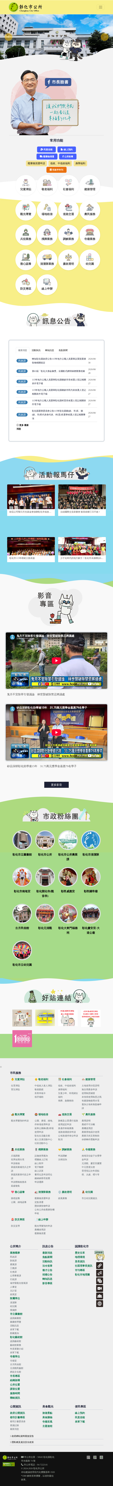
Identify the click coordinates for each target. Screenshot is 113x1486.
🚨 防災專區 (18, 1219)
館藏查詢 (14, 1333)
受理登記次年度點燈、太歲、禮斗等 (90, 1173)
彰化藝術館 (16, 1337)
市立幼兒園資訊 (89, 1198)
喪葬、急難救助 (66, 1100)
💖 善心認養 (18, 1192)
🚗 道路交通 (65, 1114)
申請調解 (62, 1156)
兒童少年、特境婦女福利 (68, 1095)
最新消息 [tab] (22, 350)
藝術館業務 (15, 1345)
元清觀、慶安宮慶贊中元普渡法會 (92, 1165)
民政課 (13, 1257)
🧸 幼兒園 (87, 1192)
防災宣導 (15, 1226)
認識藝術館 (15, 1341)
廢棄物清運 (48, 156)
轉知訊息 (47, 1278)
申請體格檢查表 (18, 1182)
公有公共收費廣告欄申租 (44, 1211)
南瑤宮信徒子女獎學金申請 (92, 1158)
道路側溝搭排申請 (67, 1132)
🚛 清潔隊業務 (43, 1192)
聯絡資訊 (15, 1397)
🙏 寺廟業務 (88, 1149)
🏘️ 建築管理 (88, 1079)
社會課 (13, 1272)
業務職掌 (15, 1252)
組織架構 (15, 1380)
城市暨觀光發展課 (19, 1283)
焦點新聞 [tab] (63, 350)
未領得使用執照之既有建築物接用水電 (92, 1099)
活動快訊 (47, 1261)
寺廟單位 (15, 1356)
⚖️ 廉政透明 (65, 1192)
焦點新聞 (47, 1257)
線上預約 (68, 149)
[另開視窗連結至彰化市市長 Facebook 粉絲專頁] (88, 1457)
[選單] (100, 7)
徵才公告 (47, 1270)
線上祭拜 (39, 1163)
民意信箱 (48, 149)
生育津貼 (15, 1085)
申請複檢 (15, 1163)
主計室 (13, 1290)
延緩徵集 (15, 1186)
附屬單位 (15, 1298)
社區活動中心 (41, 1143)
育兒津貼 (15, 1089)
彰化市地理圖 (82, 1274)
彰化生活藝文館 (42, 1136)
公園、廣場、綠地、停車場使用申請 (44, 1123)
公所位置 (15, 1384)
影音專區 (47, 1283)
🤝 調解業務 (65, 1149)
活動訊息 (14, 1325)
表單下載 (14, 1329)
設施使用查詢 (41, 1156)
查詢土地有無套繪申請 (92, 1106)
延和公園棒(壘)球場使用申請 (44, 1130)
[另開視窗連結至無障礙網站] (9, 1464)
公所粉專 (68, 156)
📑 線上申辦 (41, 1219)
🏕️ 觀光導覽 (18, 1114)
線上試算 (39, 1171)
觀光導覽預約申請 (20, 1121)
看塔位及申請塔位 (43, 1174)
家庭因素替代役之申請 (21, 1176)
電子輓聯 (39, 1167)
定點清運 (39, 1202)
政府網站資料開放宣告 (23, 1436)
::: (1, 1067)
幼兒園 (13, 1306)
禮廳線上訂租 (41, 1159)
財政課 (13, 1260)
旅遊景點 (47, 1413)
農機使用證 (87, 1128)
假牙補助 (39, 1097)
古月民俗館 (15, 1364)
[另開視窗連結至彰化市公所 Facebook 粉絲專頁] (94, 1457)
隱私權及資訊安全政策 (23, 1442)
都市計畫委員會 (17, 1421)
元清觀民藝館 (16, 1368)
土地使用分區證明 (90, 1085)
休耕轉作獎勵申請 (90, 1139)
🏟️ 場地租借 (41, 1114)
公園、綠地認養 (18, 1202)
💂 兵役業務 (18, 1149)
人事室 (13, 1287)
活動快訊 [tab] (36, 350)
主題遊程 (47, 1426)
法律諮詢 (62, 1159)
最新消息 (47, 1252)
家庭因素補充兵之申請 (21, 1169)
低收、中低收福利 (60, 163)
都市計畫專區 (17, 1417)
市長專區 (15, 1376)
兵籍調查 (15, 1156)
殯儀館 (13, 1310)
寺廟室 (13, 1361)
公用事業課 (15, 1275)
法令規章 (47, 1265)
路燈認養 (15, 1198)
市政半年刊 (57, 170)
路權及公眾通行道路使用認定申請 (68, 1123)
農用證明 (86, 1121)
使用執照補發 (88, 1093)
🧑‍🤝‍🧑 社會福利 (65, 1079)
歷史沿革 (80, 1252)
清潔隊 (13, 1302)
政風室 (13, 1294)
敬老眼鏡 (39, 1089)
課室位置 (15, 1389)
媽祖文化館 (15, 1372)
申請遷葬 (39, 1182)
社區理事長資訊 (83, 1265)
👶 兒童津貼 (18, 1079)
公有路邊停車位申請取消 (68, 1138)
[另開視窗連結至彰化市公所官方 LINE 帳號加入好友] (101, 1457)
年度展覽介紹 (16, 1349)
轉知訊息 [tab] (49, 350)
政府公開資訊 (17, 1413)
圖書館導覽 (15, 1322)
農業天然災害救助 (90, 1136)
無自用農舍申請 (89, 1089)
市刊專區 (80, 1270)
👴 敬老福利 (41, 1079)
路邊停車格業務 (66, 1128)
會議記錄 (14, 1425)
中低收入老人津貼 (43, 1085)
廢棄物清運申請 (36, 163)
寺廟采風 (47, 1421)
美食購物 (47, 1417)
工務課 (13, 1268)
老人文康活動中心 (43, 1139)
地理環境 (80, 1257)
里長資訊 (80, 1261)
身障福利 (80, 163)
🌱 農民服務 (88, 1114)
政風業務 (62, 1198)
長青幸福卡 (40, 1093)
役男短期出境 (17, 1159)
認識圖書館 (15, 1318)
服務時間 (15, 1393)
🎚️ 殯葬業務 (41, 1149)
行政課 (13, 1279)
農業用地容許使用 (90, 1132)
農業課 (13, 1264)
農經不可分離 (88, 1124)
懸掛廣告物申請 (42, 1206)
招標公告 (47, 1274)
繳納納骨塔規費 (42, 1178)
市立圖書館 (16, 1314)
